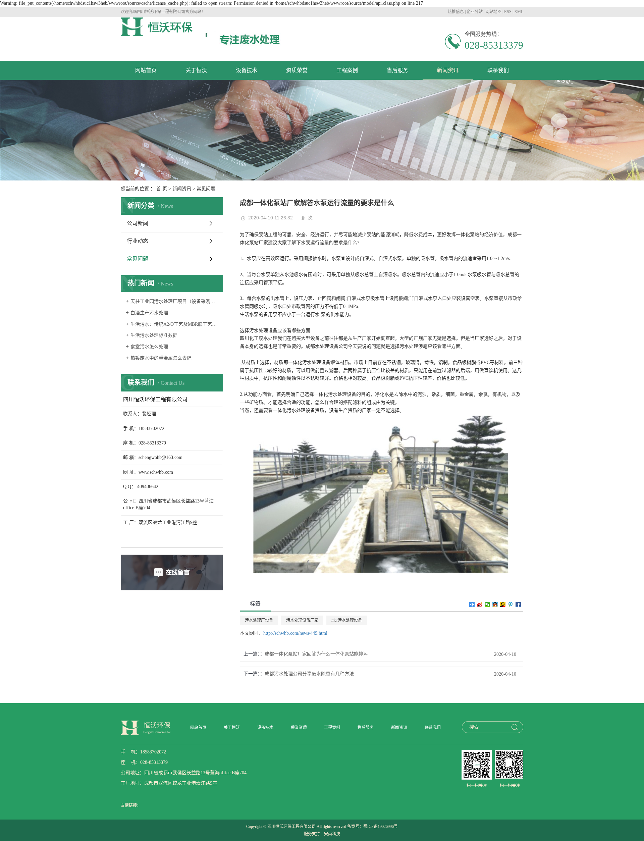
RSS (508, 11)
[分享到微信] (487, 604)
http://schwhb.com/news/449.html (295, 633)
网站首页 (146, 70)
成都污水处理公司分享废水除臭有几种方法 (309, 673)
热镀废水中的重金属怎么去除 (161, 358)
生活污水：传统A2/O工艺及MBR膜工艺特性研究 (174, 324)
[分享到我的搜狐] (503, 604)
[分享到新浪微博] (480, 604)
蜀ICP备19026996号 (380, 826)
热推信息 (456, 11)
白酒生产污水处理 (149, 312)
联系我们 (498, 70)
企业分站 (475, 11)
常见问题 (206, 188)
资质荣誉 (297, 70)
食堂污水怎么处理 (149, 346)
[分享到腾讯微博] (511, 604)
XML (518, 11)
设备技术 (246, 70)
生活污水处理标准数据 (153, 335)
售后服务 (397, 70)
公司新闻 (137, 223)
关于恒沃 (196, 70)
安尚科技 (332, 834)
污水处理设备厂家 (302, 620)
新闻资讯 (448, 70)
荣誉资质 (299, 727)
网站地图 (493, 11)
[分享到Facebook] (518, 604)
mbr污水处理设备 (346, 620)
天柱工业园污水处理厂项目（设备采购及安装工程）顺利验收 (174, 301)
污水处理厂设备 (259, 620)
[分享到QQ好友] (495, 604)
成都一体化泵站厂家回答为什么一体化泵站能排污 (316, 653)
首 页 (161, 188)
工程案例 (347, 70)
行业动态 (137, 241)
